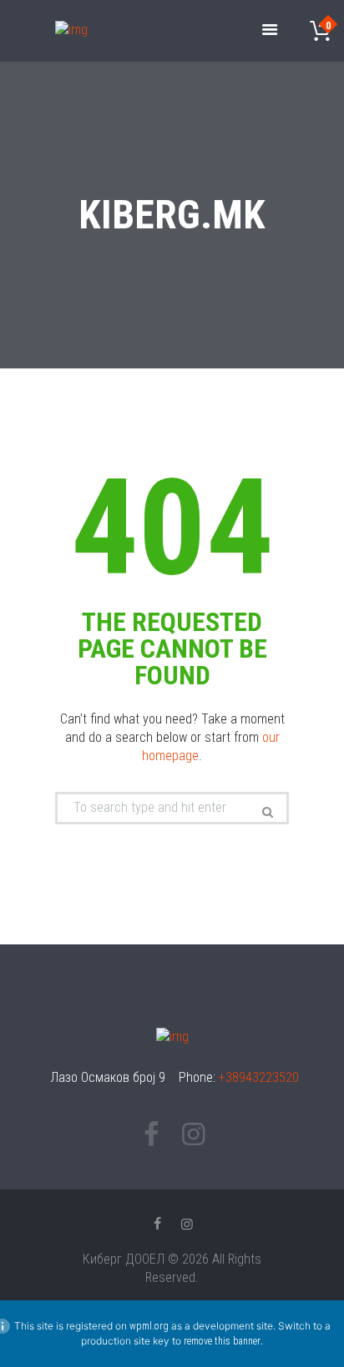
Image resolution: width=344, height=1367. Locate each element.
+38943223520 (259, 1077)
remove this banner (222, 1341)
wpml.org (149, 1326)
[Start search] (265, 811)
